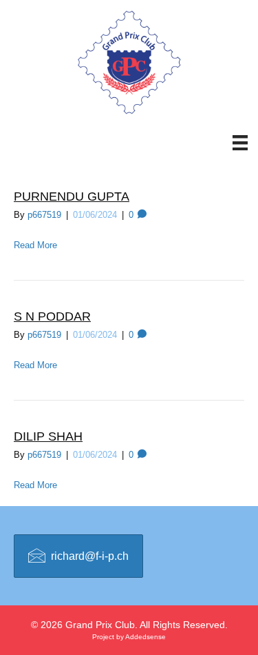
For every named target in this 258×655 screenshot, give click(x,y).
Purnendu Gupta (71, 196)
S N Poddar (52, 316)
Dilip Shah (48, 436)
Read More (35, 245)
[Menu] (233, 142)
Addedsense (145, 637)
